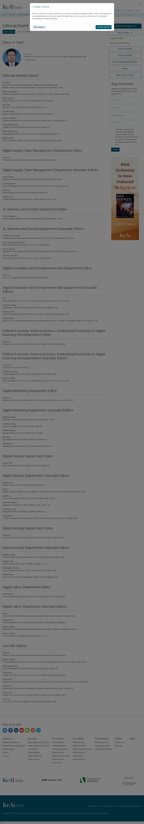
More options (39, 27)
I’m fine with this (103, 27)
